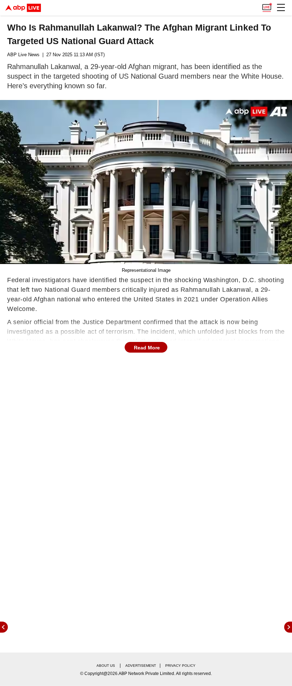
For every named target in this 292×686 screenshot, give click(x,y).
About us (106, 665)
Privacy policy (180, 665)
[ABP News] (288, 627)
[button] (281, 7)
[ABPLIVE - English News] (23, 8)
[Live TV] (266, 5)
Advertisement (140, 665)
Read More (147, 347)
